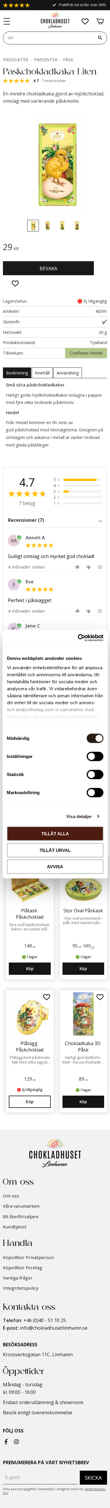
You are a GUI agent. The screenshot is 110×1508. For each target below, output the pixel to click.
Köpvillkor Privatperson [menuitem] (28, 1257)
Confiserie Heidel (86, 353)
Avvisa (55, 866)
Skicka (93, 1477)
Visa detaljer (79, 816)
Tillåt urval (55, 850)
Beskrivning (17, 373)
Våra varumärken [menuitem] (21, 1206)
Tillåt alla (55, 833)
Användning (68, 373)
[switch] (95, 756)
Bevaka (48, 268)
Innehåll (42, 373)
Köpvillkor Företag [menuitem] (22, 1267)
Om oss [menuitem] (11, 1196)
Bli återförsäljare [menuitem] (20, 1216)
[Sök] (100, 38)
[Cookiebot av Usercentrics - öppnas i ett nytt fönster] (78, 637)
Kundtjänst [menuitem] (14, 1227)
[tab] (55, 521)
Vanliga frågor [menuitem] (18, 1278)
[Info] (30, 1102)
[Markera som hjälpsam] (78, 567)
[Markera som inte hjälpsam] (89, 567)
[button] (7, 22)
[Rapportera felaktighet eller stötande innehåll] (100, 567)
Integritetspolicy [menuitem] (20, 1288)
